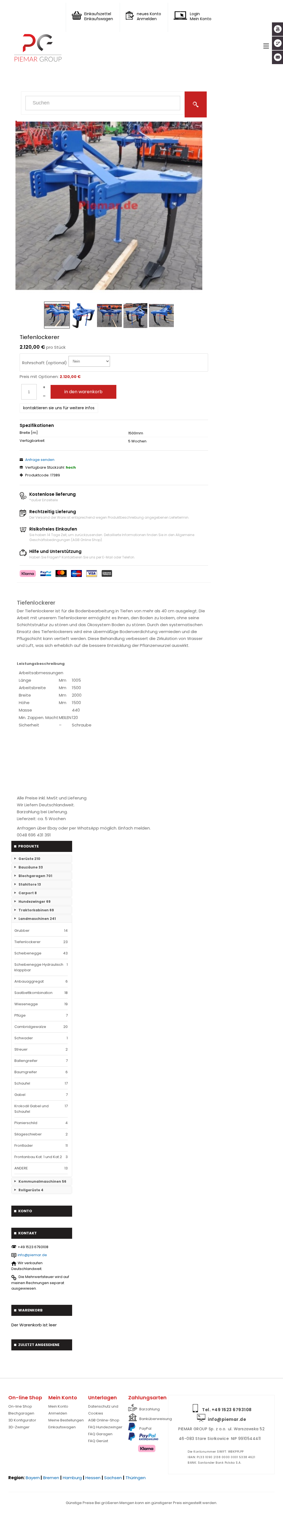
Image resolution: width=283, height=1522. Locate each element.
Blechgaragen (21, 1413)
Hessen (93, 1478)
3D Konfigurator (22, 1420)
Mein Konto (58, 1406)
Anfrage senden (39, 459)
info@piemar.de (32, 1255)
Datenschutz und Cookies (103, 1410)
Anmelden (57, 1413)
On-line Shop (20, 1406)
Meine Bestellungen (66, 1420)
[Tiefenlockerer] (108, 205)
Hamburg (72, 1478)
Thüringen (135, 1478)
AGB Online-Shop (103, 1420)
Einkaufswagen (62, 1427)
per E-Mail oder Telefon (115, 557)
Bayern (33, 1478)
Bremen (51, 1478)
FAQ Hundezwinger (105, 1427)
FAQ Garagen (100, 1434)
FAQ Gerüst (98, 1441)
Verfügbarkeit (32, 440)
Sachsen (113, 1478)
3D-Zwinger (19, 1427)
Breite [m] (29, 432)
